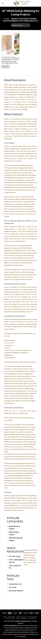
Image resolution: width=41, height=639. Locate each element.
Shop (5, 617)
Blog (17, 618)
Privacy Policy (21, 617)
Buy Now (5, 66)
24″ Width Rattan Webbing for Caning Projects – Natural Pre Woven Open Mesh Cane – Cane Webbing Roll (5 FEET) (10, 60)
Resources (23, 618)
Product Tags (9, 618)
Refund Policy (32, 617)
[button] (2, 3)
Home (6, 19)
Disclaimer (11, 617)
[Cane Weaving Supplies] (21, 3)
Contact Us (32, 618)
